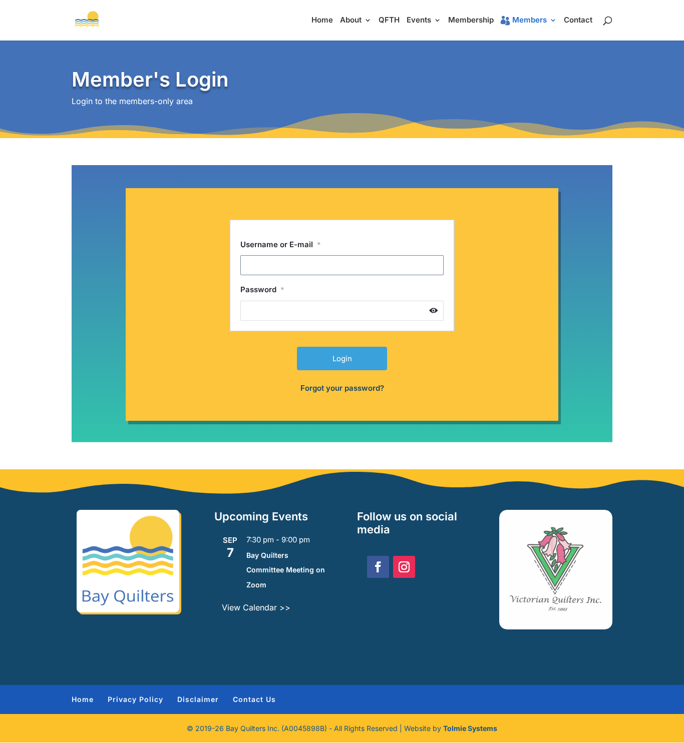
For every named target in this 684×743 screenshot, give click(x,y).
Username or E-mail (280, 244)
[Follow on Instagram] (404, 567)
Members (529, 21)
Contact (578, 21)
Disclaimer (198, 699)
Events (419, 21)
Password (262, 289)
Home (322, 21)
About (351, 21)
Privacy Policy (135, 699)
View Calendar (250, 607)
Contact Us (254, 699)
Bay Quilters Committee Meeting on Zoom (285, 570)
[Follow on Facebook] (378, 567)
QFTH (389, 21)
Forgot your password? (342, 388)
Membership (471, 21)
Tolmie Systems (470, 728)
